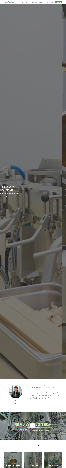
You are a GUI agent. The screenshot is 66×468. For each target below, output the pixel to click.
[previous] (1, 191)
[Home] (9, 2)
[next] (65, 191)
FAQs (52, 2)
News (48, 2)
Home (22, 2)
